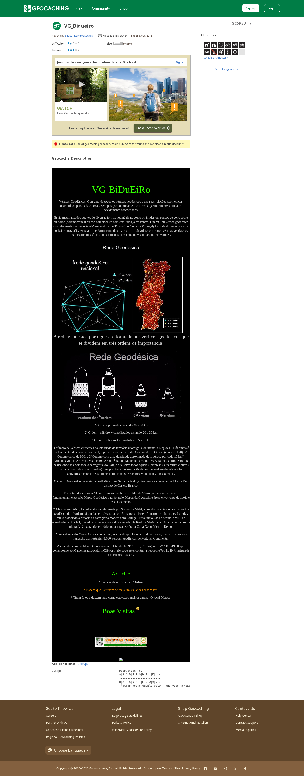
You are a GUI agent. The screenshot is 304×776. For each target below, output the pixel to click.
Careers (51, 716)
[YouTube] (215, 768)
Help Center (243, 716)
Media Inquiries (246, 730)
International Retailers (193, 723)
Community (101, 8)
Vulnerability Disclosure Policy (132, 730)
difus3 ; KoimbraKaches (79, 35)
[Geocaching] (46, 8)
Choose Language (69, 750)
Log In (272, 8)
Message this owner (115, 35)
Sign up (251, 8)
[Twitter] (235, 768)
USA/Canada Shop (190, 716)
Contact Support (247, 723)
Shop (124, 8)
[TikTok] (245, 768)
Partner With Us (56, 723)
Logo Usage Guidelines (127, 716)
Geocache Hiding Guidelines (64, 730)
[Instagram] (225, 768)
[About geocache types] (57, 26)
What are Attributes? (216, 58)
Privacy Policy (191, 768)
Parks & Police (121, 723)
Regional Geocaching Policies (65, 737)
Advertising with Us (226, 69)
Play (78, 8)
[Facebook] (205, 768)
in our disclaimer (174, 144)
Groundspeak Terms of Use (162, 768)
